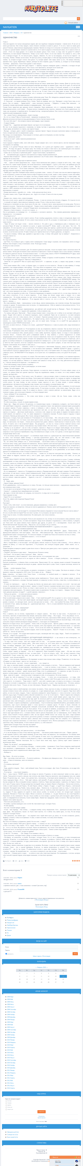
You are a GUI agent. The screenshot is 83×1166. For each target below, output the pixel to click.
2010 (11, 32)
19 (48, 979)
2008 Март (10, 997)
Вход (45, 900)
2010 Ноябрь (11, 1065)
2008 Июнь (10, 1002)
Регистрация (39, 900)
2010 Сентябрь (11, 1060)
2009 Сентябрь (11, 1030)
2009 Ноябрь (11, 1035)
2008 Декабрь (11, 1017)
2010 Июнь (10, 1052)
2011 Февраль (11, 1073)
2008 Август (10, 1007)
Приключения (11, 928)
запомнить (10, 954)
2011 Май (10, 1080)
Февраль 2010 (41, 967)
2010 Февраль (11, 1042)
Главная (5, 32)
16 (27, 979)
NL (8, 933)
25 (41, 982)
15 (19, 979)
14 (21, 32)
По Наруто (8, 861)
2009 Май (10, 1024)
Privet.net (9, 1107)
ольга (21, 861)
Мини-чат (54, 1157)
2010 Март (10, 1045)
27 (55, 982)
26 (48, 982)
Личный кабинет (73, 22)
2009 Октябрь (11, 1032)
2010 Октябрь (11, 1063)
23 (27, 982)
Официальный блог (13, 1132)
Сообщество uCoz (12, 1134)
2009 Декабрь (11, 1037)
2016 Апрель (11, 1088)
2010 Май (10, 1050)
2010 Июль (10, 1055)
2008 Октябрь (11, 1012)
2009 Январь (11, 1019)
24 (34, 982)
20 (55, 979)
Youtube (9, 1103)
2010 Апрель (11, 1047)
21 (63, 979)
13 (55, 976)
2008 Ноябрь (11, 1014)
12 (48, 976)
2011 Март (10, 1075)
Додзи (9, 935)
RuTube (9, 1100)
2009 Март (10, 1022)
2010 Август (10, 1057)
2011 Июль (10, 1083)
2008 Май (10, 999)
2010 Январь (11, 1040)
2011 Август (10, 1085)
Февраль (16, 32)
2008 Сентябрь (11, 1009)
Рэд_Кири (57, 1160)
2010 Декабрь (11, 1068)
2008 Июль (10, 1004)
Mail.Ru (9, 1105)
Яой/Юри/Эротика (12, 925)
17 (34, 979)
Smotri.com (10, 1109)
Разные (9, 930)
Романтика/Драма (12, 920)
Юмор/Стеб (10, 922)
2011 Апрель (11, 1078)
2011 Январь (11, 1070)
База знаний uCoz (12, 1137)
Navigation (10, 27)
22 (19, 982)
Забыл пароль (37, 956)
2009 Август (10, 1027)
